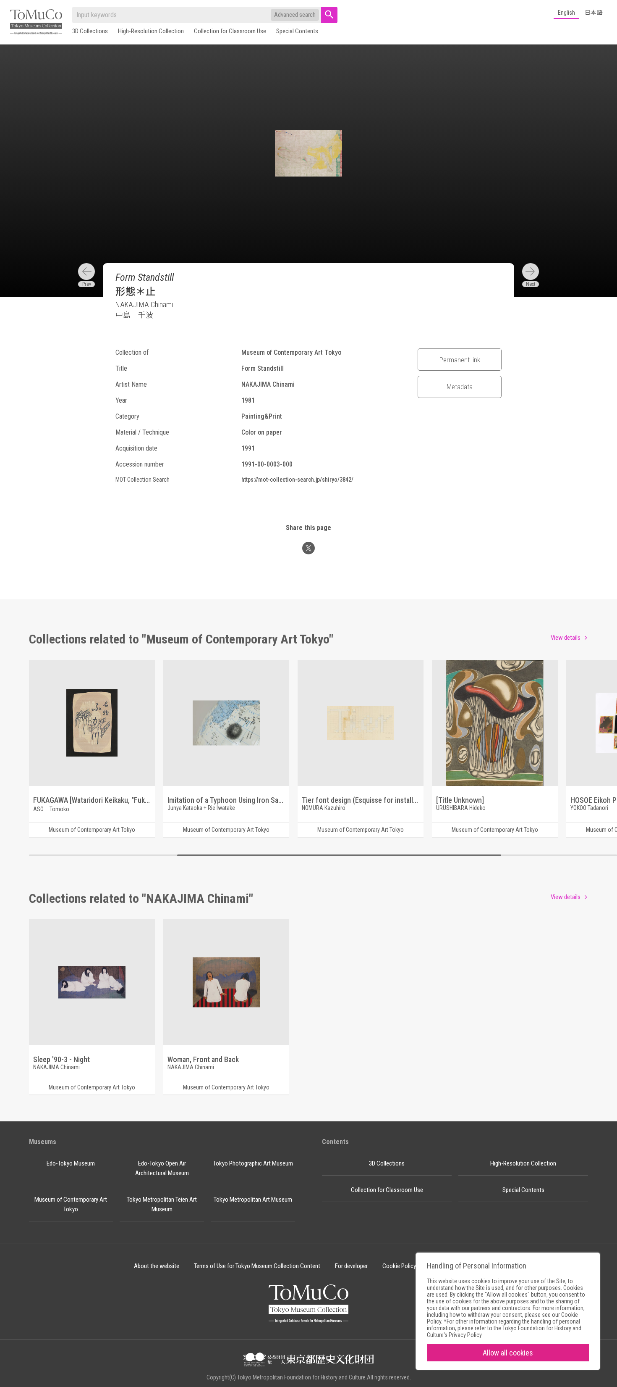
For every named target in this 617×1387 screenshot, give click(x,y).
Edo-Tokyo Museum (71, 1163)
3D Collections (90, 31)
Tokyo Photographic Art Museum (253, 1163)
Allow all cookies (508, 1352)
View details (565, 637)
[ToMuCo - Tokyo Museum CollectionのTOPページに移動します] (36, 22)
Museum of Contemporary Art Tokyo (70, 1204)
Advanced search (295, 14)
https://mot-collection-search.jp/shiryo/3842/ (297, 479)
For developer (351, 1266)
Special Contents (297, 31)
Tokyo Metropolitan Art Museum (253, 1199)
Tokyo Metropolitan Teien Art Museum (162, 1204)
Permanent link (459, 360)
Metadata (460, 386)
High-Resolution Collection (151, 31)
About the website (156, 1266)
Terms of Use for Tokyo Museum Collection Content (257, 1266)
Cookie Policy (399, 1266)
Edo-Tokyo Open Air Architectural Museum (162, 1168)
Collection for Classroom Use (230, 31)
